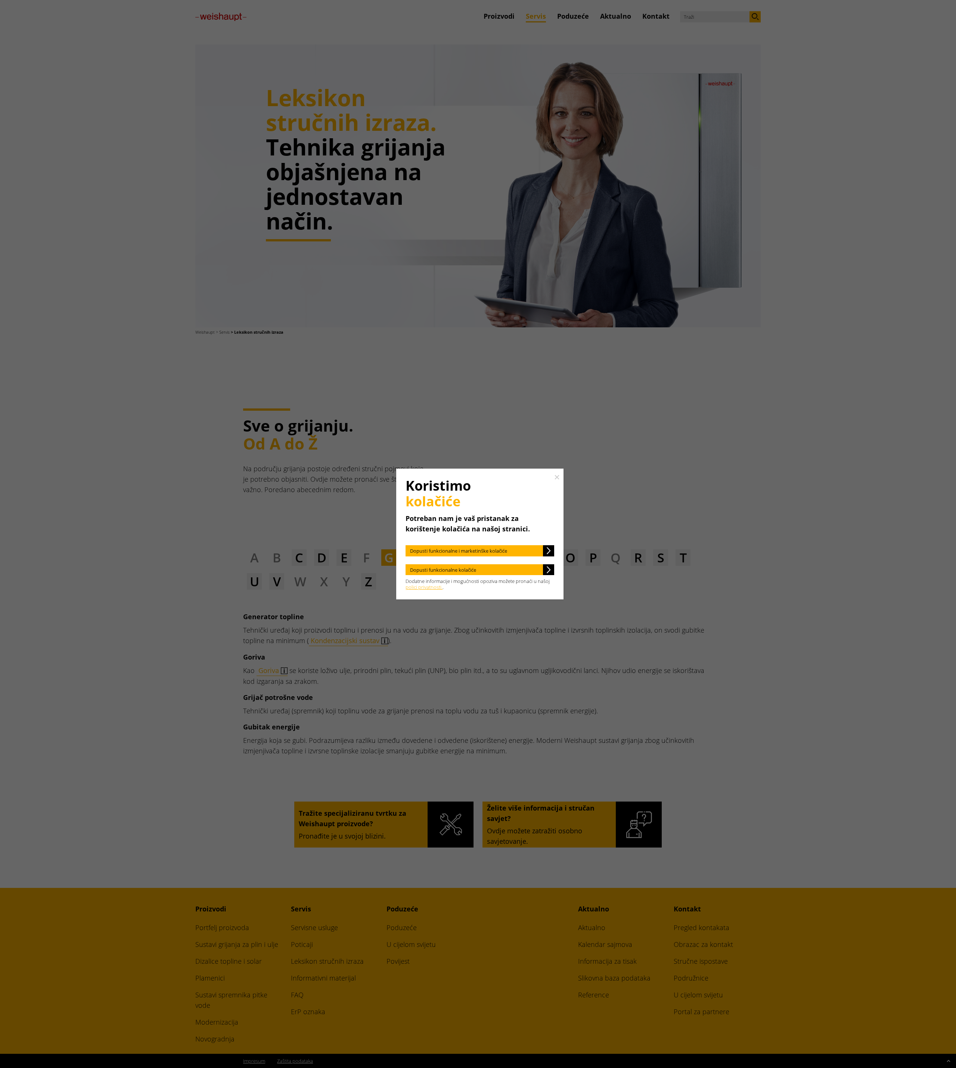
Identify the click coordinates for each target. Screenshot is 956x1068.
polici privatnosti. (424, 587)
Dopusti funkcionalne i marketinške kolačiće (458, 550)
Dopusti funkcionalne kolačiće (443, 570)
